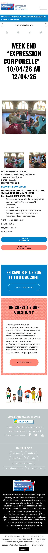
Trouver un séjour (33, 427)
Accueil (4, 17)
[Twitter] (41, 32)
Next (43, 120)
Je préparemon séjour (24, 240)
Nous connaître (13, 427)
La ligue (16, 453)
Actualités (34, 431)
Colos (33, 458)
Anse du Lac (37, 468)
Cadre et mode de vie (24, 287)
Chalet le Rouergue (24, 463)
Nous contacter (24, 362)
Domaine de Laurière (14, 468)
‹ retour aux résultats (24, 25)
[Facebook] (29, 32)
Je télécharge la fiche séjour (24, 247)
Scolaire (31, 453)
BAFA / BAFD (17, 458)
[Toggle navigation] (43, 7)
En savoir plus (38, 545)
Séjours (12, 17)
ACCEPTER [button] (24, 549)
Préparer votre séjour (14, 435)
